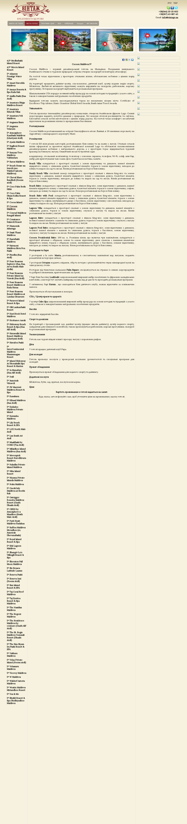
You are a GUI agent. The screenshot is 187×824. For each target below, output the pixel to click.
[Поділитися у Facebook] (123, 60)
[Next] (44, 40)
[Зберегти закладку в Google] (126, 60)
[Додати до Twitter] (132, 60)
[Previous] (11, 40)
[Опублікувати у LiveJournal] (129, 60)
